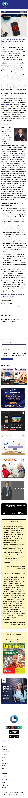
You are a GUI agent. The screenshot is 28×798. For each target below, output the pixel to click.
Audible (7, 131)
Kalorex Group (5, 104)
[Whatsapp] (21, 727)
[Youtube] (12, 727)
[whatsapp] (21, 307)
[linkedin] (18, 307)
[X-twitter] (9, 727)
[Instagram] (15, 727)
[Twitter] (14, 307)
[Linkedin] (18, 727)
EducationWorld (13, 792)
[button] (24, 4)
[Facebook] (16, 307)
